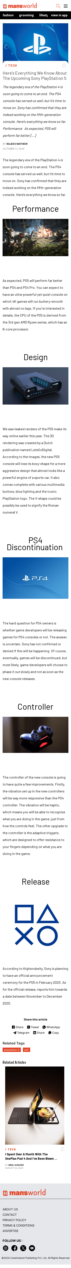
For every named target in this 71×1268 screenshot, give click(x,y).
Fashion (8, 15)
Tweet (35, 1027)
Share (19, 1027)
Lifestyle (45, 15)
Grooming (26, 15)
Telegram (23, 1033)
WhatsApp (53, 1027)
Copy (55, 1033)
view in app (59, 15)
